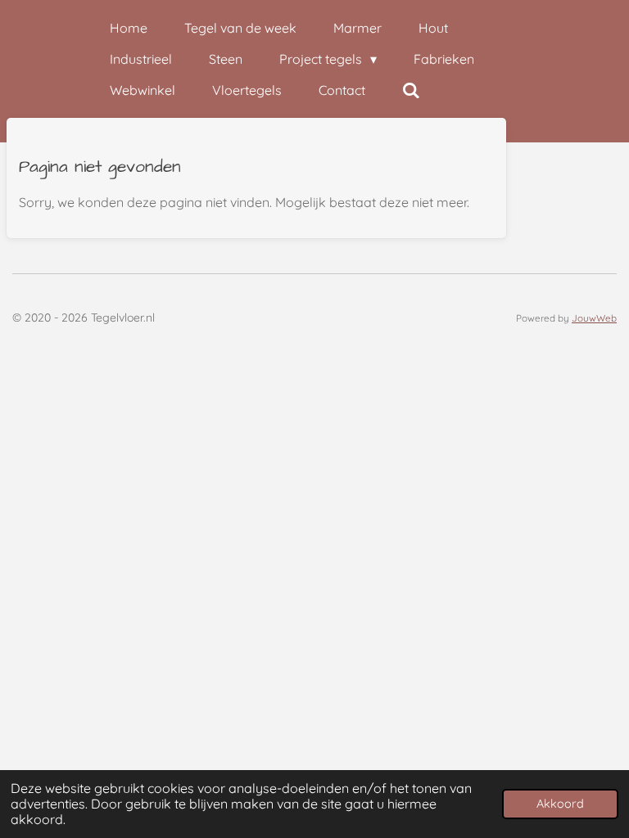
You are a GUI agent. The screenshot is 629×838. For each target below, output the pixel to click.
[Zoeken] (411, 90)
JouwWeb (594, 318)
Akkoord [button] (560, 803)
